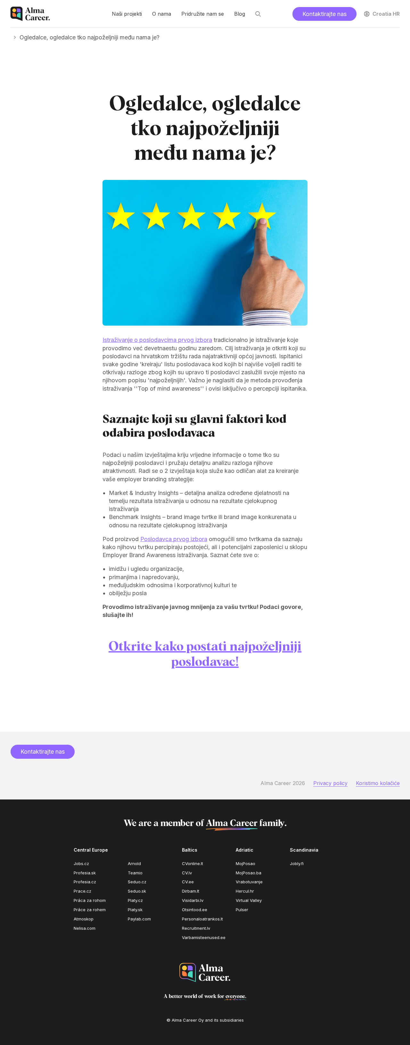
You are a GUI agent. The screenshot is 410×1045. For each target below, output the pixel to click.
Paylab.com (139, 918)
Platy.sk (135, 909)
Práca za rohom (90, 900)
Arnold (134, 863)
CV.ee (188, 881)
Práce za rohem (90, 909)
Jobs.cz (81, 863)
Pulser (242, 909)
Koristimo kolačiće (378, 783)
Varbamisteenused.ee (204, 937)
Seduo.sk (137, 891)
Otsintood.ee (194, 909)
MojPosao (245, 863)
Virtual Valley (249, 900)
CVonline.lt (192, 863)
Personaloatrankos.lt (202, 918)
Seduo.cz (137, 881)
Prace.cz (82, 891)
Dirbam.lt (190, 891)
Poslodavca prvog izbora (173, 539)
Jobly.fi (297, 863)
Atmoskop (84, 918)
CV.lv (187, 872)
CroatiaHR (386, 14)
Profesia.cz (85, 881)
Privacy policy (330, 783)
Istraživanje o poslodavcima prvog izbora (157, 339)
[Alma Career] (205, 972)
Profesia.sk (85, 872)
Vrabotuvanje (249, 881)
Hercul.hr (245, 891)
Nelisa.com (84, 928)
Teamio (135, 872)
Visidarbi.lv (192, 900)
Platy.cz (135, 900)
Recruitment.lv (196, 928)
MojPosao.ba (248, 872)
